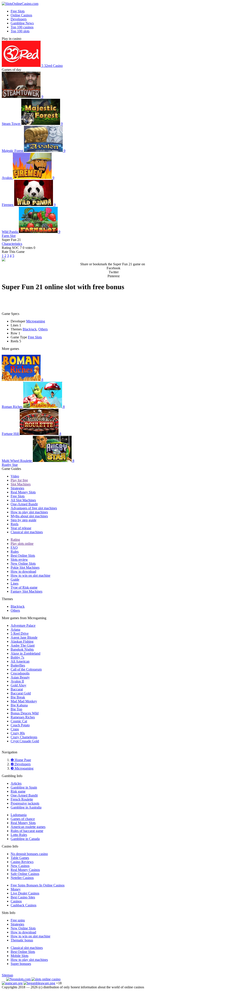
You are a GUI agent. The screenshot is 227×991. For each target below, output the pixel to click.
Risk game (18, 791)
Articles (16, 783)
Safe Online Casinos (25, 874)
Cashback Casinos (23, 905)
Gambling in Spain (24, 787)
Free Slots (18, 11)
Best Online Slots (23, 555)
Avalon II (17, 681)
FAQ (14, 547)
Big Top (16, 709)
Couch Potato (20, 725)
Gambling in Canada (25, 839)
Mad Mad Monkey (24, 701)
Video (15, 476)
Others (43, 329)
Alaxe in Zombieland (25, 653)
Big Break (18, 697)
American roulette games (28, 827)
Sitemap (7, 975)
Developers (19, 19)
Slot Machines (21, 484)
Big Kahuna (19, 705)
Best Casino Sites (23, 897)
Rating (15, 539)
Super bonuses (21, 964)
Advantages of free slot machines (34, 508)
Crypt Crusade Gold (25, 741)
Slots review (19, 559)
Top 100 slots (20, 31)
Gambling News (22, 23)
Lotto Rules (19, 835)
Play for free (19, 480)
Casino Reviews (22, 862)
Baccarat (17, 689)
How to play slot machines (29, 512)
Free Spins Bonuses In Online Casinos (38, 885)
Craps (15, 729)
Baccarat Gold (21, 693)
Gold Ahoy (18, 685)
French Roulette (22, 799)
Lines (14, 583)
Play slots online (22, 543)
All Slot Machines (23, 500)
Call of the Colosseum (26, 669)
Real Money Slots (23, 492)
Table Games (20, 858)
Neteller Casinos (22, 878)
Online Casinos (21, 15)
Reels (14, 524)
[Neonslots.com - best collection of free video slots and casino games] (18, 979)
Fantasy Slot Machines (26, 591)
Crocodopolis (20, 673)
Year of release (21, 528)
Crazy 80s (18, 733)
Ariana (15, 629)
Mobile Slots (19, 956)
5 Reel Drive (20, 633)
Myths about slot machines (29, 516)
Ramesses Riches (23, 717)
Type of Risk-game (24, 587)
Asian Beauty (20, 677)
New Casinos (20, 866)
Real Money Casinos (25, 870)
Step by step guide (23, 520)
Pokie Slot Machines (25, 567)
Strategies (17, 488)
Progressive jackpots (25, 803)
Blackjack (30, 329)
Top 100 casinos (22, 27)
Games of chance (23, 819)
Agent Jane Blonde (24, 637)
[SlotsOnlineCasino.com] (20, 4)
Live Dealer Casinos (25, 893)
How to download (23, 571)
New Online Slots (23, 563)
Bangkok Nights (22, 649)
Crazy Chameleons (24, 737)
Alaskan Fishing (22, 641)
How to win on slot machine (30, 575)
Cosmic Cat (19, 721)
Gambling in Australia (26, 807)
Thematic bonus (22, 940)
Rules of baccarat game (27, 831)
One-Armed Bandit (24, 504)
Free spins (18, 920)
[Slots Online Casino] (46, 979)
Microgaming (35, 321)
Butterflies (18, 665)
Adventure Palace (23, 625)
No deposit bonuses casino (29, 854)
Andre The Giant (23, 645)
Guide (15, 579)
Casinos (16, 901)
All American (20, 661)
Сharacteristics (12, 244)
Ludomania (19, 815)
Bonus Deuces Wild (25, 713)
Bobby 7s (17, 657)
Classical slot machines (27, 532)
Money (16, 889)
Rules (15, 551)
